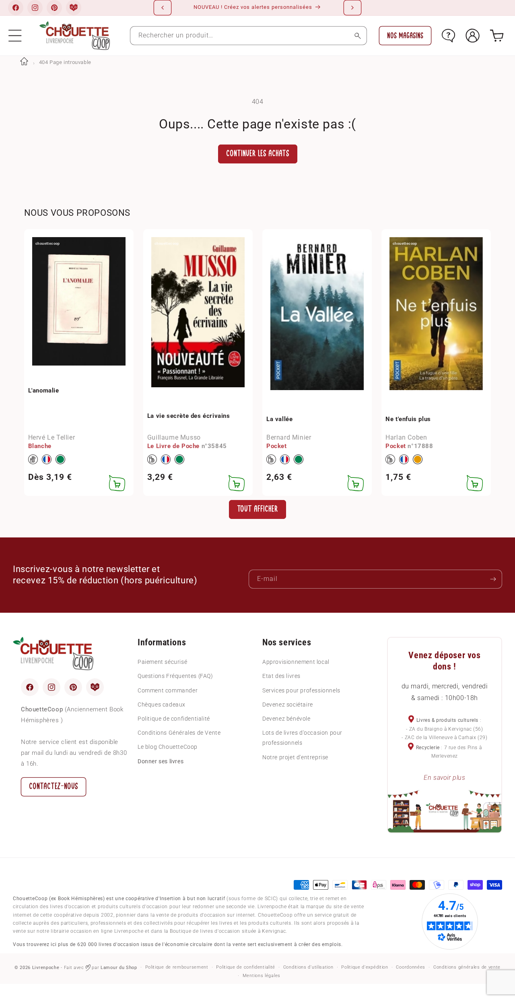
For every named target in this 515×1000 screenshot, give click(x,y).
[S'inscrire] (493, 579)
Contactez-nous (53, 786)
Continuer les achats (257, 154)
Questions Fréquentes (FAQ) (175, 676)
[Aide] (448, 36)
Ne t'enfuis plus (408, 419)
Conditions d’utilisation (308, 967)
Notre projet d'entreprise (295, 757)
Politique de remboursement (176, 967)
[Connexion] (473, 36)
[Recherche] (357, 36)
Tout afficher (257, 509)
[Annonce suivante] (352, 7)
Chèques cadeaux (161, 704)
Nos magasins (405, 35)
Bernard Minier (288, 437)
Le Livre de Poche (173, 446)
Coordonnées (410, 967)
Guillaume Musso (174, 437)
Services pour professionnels (301, 690)
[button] (15, 36)
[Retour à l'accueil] (24, 62)
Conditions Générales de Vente (179, 732)
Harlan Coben (406, 437)
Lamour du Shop (119, 967)
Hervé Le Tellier (51, 437)
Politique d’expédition (364, 967)
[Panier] (497, 36)
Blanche (40, 446)
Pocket (276, 446)
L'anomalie (43, 390)
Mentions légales (261, 975)
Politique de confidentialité (174, 718)
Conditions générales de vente (467, 967)
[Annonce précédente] (162, 7)
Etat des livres (281, 676)
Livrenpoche (46, 967)
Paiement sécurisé (162, 662)
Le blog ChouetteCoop (168, 747)
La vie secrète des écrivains (188, 415)
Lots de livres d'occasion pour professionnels (302, 737)
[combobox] (248, 36)
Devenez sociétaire (287, 704)
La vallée (279, 419)
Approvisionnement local (296, 662)
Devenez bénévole (286, 718)
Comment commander (168, 690)
